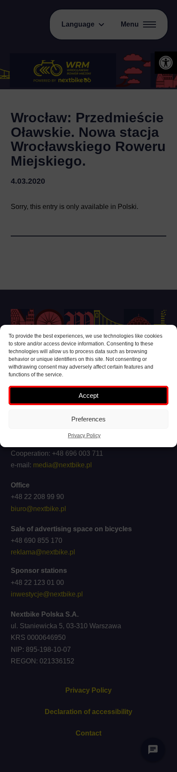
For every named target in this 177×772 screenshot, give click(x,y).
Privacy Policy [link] (84, 436)
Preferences (88, 419)
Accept (88, 395)
